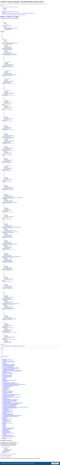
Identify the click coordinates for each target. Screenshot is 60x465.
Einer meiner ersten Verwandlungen (7, 48)
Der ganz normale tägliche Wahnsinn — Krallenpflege (9, 243)
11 (4, 276)
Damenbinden (4, 338)
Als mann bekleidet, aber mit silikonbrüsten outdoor (9, 74)
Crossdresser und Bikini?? (5, 169)
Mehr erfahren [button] (32, 463)
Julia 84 (4, 155)
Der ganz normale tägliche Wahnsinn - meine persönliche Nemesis (11, 256)
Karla (10, 242)
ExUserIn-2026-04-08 (8, 28)
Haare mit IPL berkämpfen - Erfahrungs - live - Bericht (9, 42)
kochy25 (10, 225)
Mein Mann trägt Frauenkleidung (6, 25)
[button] (2, 37)
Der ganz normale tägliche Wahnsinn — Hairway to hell (10, 231)
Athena (10, 73)
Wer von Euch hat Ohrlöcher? (6, 82)
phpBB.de (10, 455)
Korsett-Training (4, 120)
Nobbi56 (10, 329)
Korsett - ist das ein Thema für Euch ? (7, 287)
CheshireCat (5, 143)
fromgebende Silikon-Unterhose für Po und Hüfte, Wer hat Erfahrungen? (12, 197)
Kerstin (4, 162)
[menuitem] (5, 9)
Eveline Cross (11, 297)
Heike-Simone (11, 64)
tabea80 (4, 281)
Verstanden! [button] (55, 463)
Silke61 (4, 319)
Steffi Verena (5, 249)
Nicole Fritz (5, 299)
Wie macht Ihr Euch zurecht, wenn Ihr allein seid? (9, 318)
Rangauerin (5, 198)
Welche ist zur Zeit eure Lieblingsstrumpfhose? (8, 308)
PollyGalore (11, 200)
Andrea (10, 341)
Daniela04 (10, 107)
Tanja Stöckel (5, 95)
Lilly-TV (4, 211)
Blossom (4, 227)
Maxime (4, 66)
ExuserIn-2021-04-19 (12, 230)
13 (4, 87)
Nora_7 (4, 150)
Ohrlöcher (3, 280)
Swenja (10, 179)
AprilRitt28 (11, 118)
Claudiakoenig (11, 278)
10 (4, 275)
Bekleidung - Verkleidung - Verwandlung (9, 16)
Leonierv (4, 49)
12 (4, 86)
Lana (10, 127)
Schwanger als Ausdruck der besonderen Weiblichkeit (9, 202)
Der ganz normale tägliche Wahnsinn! (7, 261)
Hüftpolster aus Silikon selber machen (7, 188)
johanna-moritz (11, 216)
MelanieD (4, 129)
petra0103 (10, 52)
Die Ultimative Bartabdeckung (6, 298)
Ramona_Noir (11, 135)
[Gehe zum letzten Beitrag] (12, 46)
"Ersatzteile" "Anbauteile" (5, 331)
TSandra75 (4, 304)
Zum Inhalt (1, 5)
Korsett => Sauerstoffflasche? (6, 161)
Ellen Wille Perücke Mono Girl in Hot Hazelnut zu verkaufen (10, 303)
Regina (4, 83)
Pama (10, 209)
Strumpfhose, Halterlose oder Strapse (7, 269)
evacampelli (5, 189)
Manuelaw (10, 102)
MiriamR (4, 237)
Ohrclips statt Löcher (5, 94)
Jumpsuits (3, 104)
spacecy (4, 75)
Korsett (3, 218)
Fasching (3, 154)
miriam (4, 181)
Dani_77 (4, 43)
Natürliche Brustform (5, 326)
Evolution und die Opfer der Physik (7, 236)
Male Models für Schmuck (5, 149)
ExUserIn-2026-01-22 (7, 54)
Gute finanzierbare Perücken (6, 142)
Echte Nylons (4, 180)
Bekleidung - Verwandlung (6, 248)
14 (4, 88)
